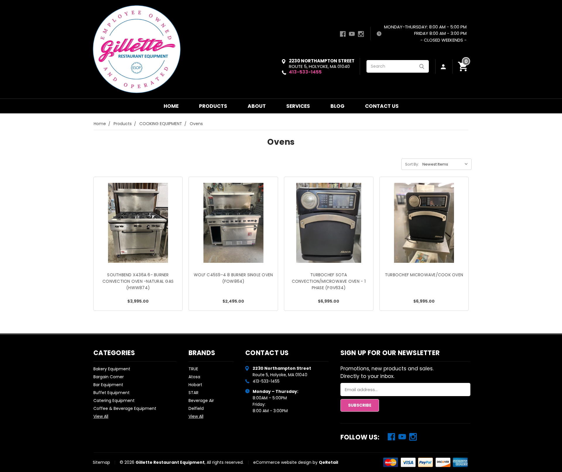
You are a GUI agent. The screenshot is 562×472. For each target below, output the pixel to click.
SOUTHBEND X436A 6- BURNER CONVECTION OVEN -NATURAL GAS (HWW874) (138, 281)
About (257, 106)
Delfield (196, 408)
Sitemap (101, 462)
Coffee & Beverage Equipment (124, 408)
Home (171, 106)
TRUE (193, 369)
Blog (337, 106)
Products (213, 106)
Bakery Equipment (111, 369)
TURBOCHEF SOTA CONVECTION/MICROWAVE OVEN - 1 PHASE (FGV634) (329, 281)
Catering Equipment (114, 400)
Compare (136, 229)
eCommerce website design (282, 462)
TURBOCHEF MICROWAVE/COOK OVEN (424, 275)
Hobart (195, 385)
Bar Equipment (108, 385)
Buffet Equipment (111, 393)
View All (100, 416)
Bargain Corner (108, 377)
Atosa (194, 377)
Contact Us (382, 106)
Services (298, 106)
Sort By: (412, 164)
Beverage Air (201, 400)
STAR (193, 393)
